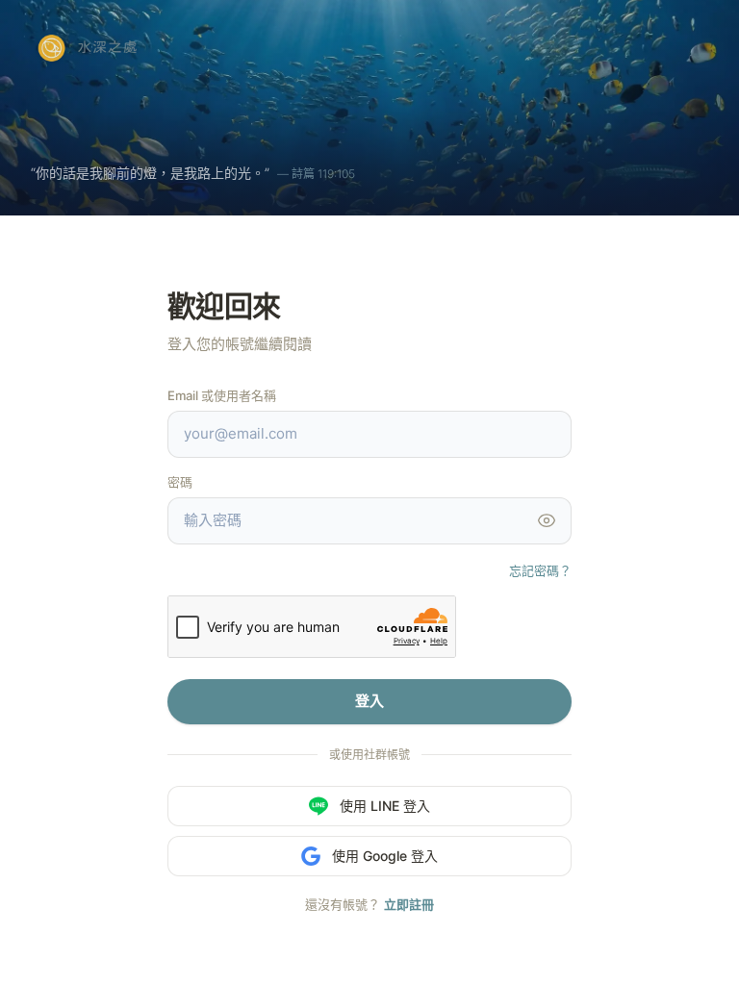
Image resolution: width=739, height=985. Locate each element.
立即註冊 (409, 904)
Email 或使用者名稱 (221, 395)
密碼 (179, 482)
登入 (369, 701)
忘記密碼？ (540, 570)
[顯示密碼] (546, 520)
